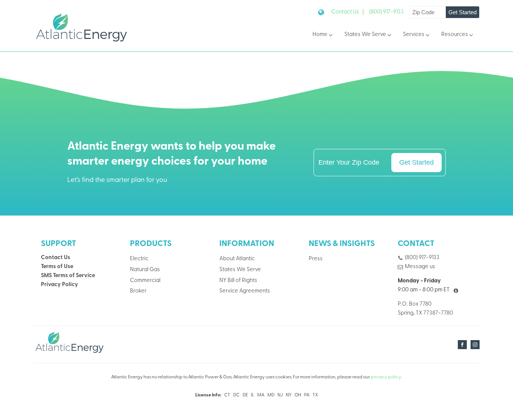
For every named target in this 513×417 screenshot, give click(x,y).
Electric (139, 259)
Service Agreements (244, 291)
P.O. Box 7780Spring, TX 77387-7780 (425, 309)
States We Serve (365, 35)
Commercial (145, 281)
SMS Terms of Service (68, 276)
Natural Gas (145, 270)
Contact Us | (347, 12)
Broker (138, 291)
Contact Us (55, 258)
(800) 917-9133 (386, 12)
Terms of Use (57, 267)
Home (319, 35)
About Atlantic (237, 259)
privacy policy (386, 377)
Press (316, 259)
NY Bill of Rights (238, 281)
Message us (420, 267)
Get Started (462, 12)
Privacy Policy (59, 285)
